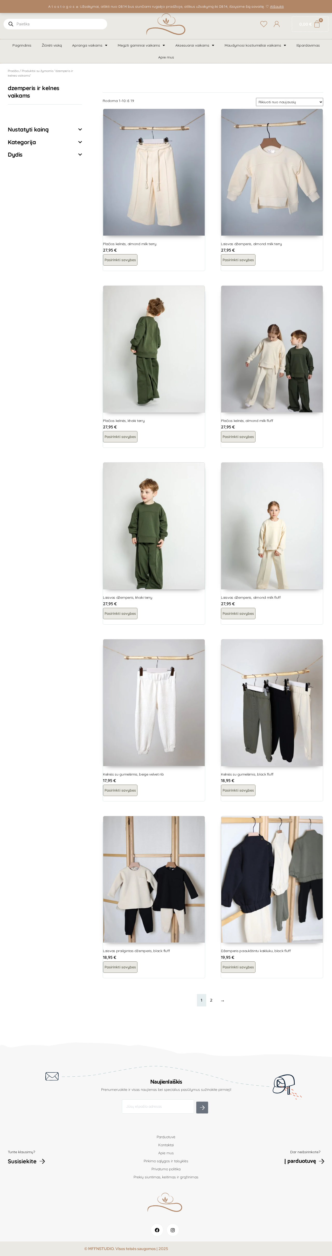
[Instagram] (173, 1230)
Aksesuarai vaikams (192, 45)
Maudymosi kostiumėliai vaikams (253, 45)
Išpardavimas (308, 45)
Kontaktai (166, 1145)
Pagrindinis (21, 45)
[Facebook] (157, 1230)
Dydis (15, 154)
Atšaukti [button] (277, 6)
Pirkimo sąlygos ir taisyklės (166, 1161)
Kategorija (22, 142)
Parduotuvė (166, 1137)
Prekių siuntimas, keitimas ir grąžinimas (166, 1177)
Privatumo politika (166, 1169)
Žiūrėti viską (52, 45)
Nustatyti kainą (28, 129)
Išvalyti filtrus (27, 114)
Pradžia (13, 71)
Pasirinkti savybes (120, 260)
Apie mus (166, 57)
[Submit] (202, 1107)
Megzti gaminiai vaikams (139, 45)
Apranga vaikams (87, 45)
